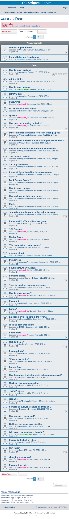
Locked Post (15, 367)
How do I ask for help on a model (25, 196)
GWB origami (24, 401)
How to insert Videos (19, 87)
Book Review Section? (20, 180)
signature (13, 399)
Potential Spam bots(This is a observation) (30, 172)
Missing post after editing (21, 325)
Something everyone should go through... (30, 407)
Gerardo (22, 72)
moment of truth (17, 253)
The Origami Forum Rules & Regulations (24, 26)
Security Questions (18, 164)
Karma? (13, 309)
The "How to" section (19, 156)
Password (14, 301)
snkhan (22, 59)
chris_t (22, 418)
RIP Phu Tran (15, 94)
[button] (41, 37)
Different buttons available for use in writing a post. (34, 133)
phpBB (26, 513)
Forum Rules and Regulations (24, 57)
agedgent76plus (25, 255)
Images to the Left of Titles (22, 440)
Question (13, 115)
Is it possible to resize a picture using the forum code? (36, 140)
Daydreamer (24, 89)
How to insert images (19, 188)
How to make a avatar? (20, 293)
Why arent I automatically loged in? (26, 432)
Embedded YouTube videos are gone (27, 221)
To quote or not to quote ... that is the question (32, 212)
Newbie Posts (16, 237)
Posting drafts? (16, 351)
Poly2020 (22, 111)
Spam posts (15, 332)
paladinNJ (23, 303)
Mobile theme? (16, 342)
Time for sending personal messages (27, 285)
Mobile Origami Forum (20, 47)
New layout (14, 448)
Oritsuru (22, 361)
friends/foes (15, 260)
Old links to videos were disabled (25, 424)
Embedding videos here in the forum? (28, 317)
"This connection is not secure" (25, 245)
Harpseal (22, 369)
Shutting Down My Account (22, 268)
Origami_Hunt (24, 143)
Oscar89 (22, 50)
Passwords (14, 102)
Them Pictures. (16, 391)
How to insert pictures (20, 70)
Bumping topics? (17, 276)
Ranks (12, 204)
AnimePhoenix (24, 278)
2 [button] (38, 37)
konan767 (23, 450)
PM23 (21, 327)
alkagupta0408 (25, 319)
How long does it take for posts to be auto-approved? (35, 375)
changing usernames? (20, 457)
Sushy (21, 344)
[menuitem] (10, 8)
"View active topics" (19, 359)
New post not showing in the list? (26, 123)
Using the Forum (13, 18)
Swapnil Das (24, 81)
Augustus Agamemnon (28, 262)
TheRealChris (25, 434)
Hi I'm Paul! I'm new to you (22, 108)
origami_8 (23, 104)
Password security (18, 465)
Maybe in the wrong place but (24, 383)
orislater (22, 442)
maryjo (22, 287)
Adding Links (15, 79)
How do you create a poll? (22, 416)
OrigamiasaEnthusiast (27, 135)
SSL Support (15, 229)
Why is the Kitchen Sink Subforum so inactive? (32, 148)
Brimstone (23, 426)
